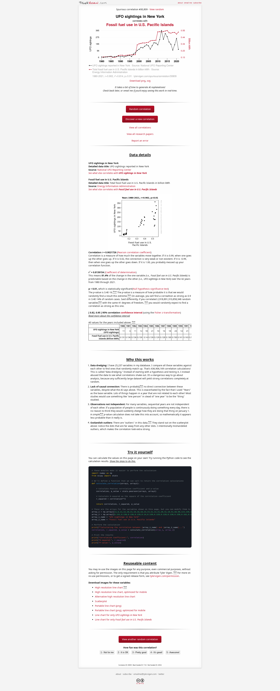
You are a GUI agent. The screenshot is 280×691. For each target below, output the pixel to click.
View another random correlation (140, 639)
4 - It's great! (156, 652)
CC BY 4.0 (140, 683)
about (180, 2)
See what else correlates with (117, 173)
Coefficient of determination (120, 272)
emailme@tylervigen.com (145, 674)
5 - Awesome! (173, 652)
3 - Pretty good (139, 652)
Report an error (140, 140)
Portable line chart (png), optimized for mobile (120, 610)
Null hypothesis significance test (150, 288)
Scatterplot (101, 601)
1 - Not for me (107, 652)
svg (149, 80)
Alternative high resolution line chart (115, 596)
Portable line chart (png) (108, 605)
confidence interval (131, 312)
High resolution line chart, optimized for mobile (121, 592)
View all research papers (140, 134)
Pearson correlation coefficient (134, 252)
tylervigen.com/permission (164, 576)
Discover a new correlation (140, 119)
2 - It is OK (123, 652)
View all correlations (140, 127)
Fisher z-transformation (167, 312)
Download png (138, 80)
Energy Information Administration (116, 186)
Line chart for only (118, 615)
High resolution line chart (109, 587)
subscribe (197, 2)
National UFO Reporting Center (114, 169)
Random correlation (140, 109)
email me (188, 2)
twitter (161, 674)
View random (157, 9)
